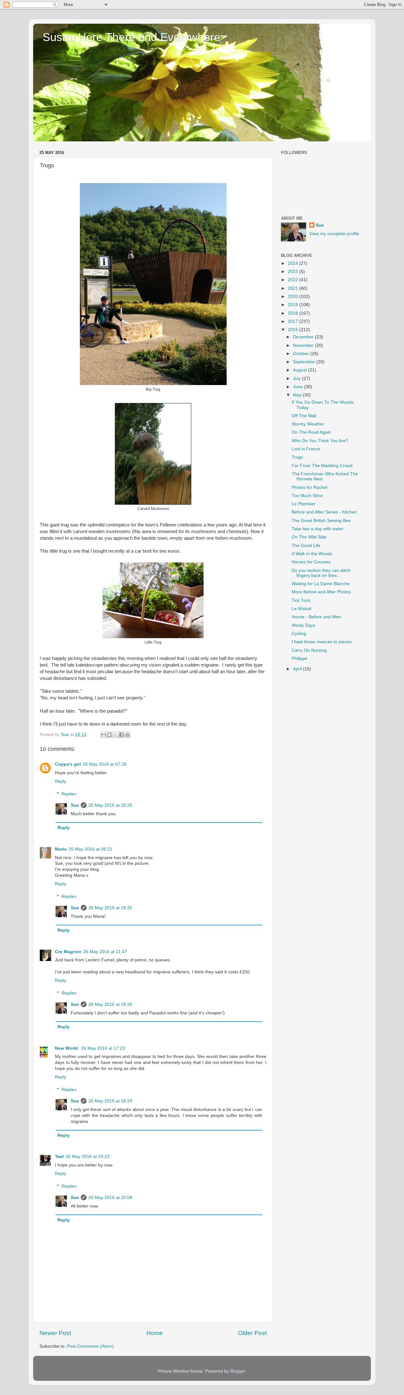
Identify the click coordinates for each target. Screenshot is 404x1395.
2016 (293, 329)
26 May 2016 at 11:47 (105, 951)
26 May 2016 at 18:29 (110, 1101)
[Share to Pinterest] (127, 735)
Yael (59, 1156)
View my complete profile (334, 233)
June (298, 386)
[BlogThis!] (109, 735)
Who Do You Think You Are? (320, 440)
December (304, 337)
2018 (293, 313)
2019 (293, 304)
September (304, 361)
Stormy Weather (308, 424)
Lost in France (306, 449)
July (297, 378)
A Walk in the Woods (312, 553)
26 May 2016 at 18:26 (110, 1004)
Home (154, 1333)
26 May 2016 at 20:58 (110, 1197)
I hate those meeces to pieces (322, 641)
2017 (293, 321)
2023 (293, 271)
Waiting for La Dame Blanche (321, 583)
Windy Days (303, 625)
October (301, 353)
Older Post (252, 1333)
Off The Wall (304, 415)
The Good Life (306, 545)
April (298, 669)
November (304, 345)
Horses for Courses (311, 562)
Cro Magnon (68, 951)
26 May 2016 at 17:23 (103, 1048)
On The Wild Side (309, 537)
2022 (293, 279)
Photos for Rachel (309, 487)
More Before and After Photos (321, 592)
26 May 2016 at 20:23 (88, 1156)
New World (67, 1048)
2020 (293, 296)
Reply (60, 781)
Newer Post (55, 1333)
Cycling (299, 633)
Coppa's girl (68, 764)
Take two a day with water (317, 528)
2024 (293, 263)
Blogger (237, 1371)
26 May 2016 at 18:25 (110, 805)
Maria (61, 849)
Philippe (299, 658)
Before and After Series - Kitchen (324, 512)
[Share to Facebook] (121, 735)
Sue (75, 805)
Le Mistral (301, 608)
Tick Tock (301, 600)
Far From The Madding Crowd (322, 465)
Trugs (297, 457)
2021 (293, 288)
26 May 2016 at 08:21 (90, 849)
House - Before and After (316, 616)
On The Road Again (311, 432)
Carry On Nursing (309, 650)
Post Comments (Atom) (90, 1346)
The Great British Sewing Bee (321, 520)
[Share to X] (115, 735)
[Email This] (103, 735)
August (300, 370)
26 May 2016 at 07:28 (105, 764)
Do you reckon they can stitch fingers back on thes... (321, 573)
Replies (69, 794)
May (298, 395)
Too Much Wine (307, 495)
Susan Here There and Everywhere (131, 37)
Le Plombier (304, 504)
